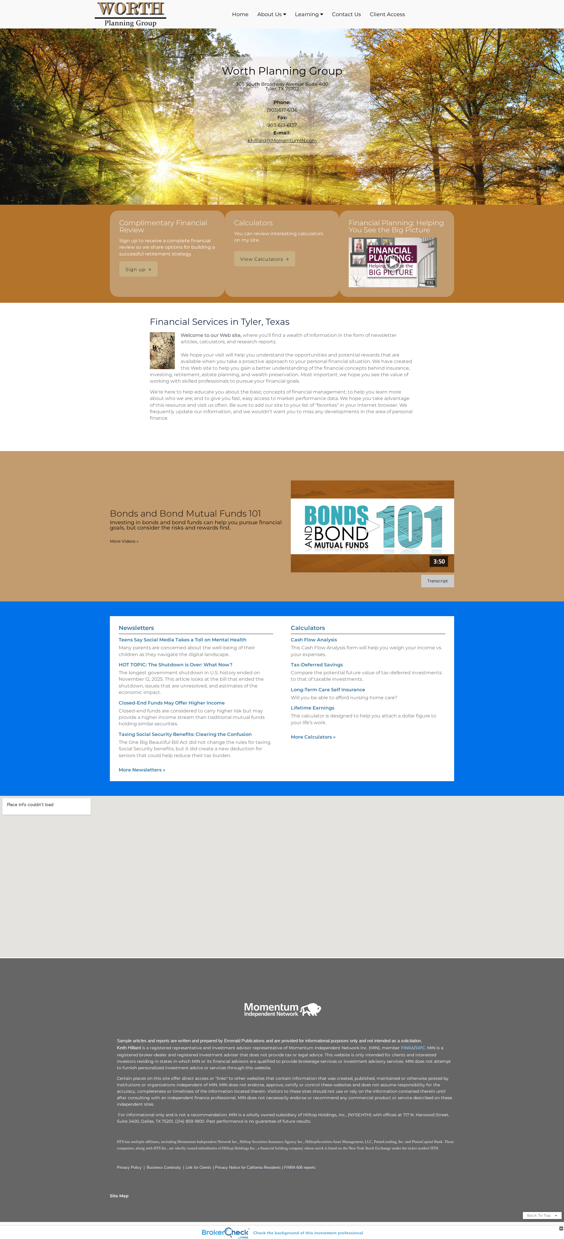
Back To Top (539, 1215)
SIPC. (420, 1047)
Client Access (387, 14)
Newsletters (136, 627)
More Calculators (313, 737)
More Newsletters (142, 770)
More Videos (124, 541)
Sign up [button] (135, 269)
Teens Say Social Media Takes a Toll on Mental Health (182, 640)
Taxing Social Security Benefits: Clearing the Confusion (185, 734)
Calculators (308, 627)
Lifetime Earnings (312, 708)
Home (240, 14)
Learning (307, 14)
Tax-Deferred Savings (317, 665)
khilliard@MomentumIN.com (282, 140)
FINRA (407, 1047)
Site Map (119, 1195)
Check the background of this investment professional (308, 1232)
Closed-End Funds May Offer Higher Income (172, 703)
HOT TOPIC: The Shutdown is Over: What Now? (175, 665)
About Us (269, 14)
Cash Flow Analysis (314, 640)
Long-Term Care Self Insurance (328, 689)
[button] (393, 262)
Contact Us (346, 14)
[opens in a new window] (393, 263)
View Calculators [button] (261, 259)
